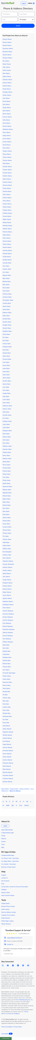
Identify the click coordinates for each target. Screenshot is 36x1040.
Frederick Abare (7, 347)
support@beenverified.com (14, 938)
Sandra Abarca (7, 86)
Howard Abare (7, 359)
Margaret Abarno (7, 583)
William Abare (7, 549)
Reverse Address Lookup (8, 912)
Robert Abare (6, 499)
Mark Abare (6, 440)
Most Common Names (7, 895)
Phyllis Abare (6, 480)
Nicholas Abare (7, 458)
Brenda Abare (7, 281)
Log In (24, 3)
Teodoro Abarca (7, 151)
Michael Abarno (7, 586)
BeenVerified (5, 789)
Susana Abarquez (8, 636)
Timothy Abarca (7, 170)
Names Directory (24, 789)
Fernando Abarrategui (9, 673)
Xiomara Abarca (7, 232)
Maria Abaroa (6, 608)
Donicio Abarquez (8, 617)
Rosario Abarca (7, 42)
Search (18, 26)
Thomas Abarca (7, 160)
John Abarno (6, 577)
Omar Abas (6, 723)
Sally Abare (6, 514)
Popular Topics (5, 892)
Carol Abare (6, 291)
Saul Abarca (6, 104)
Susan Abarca (7, 139)
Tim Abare (6, 536)
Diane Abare (6, 316)
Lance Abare (6, 424)
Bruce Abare (6, 288)
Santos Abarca (7, 95)
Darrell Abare (6, 306)
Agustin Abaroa (7, 598)
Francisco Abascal (8, 778)
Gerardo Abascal (7, 782)
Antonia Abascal (7, 747)
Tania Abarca (6, 148)
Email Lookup (5, 909)
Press (3, 844)
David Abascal (7, 766)
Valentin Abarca (7, 176)
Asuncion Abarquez (8, 614)
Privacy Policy (18, 1027)
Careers (3, 841)
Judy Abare (6, 396)
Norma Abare (6, 465)
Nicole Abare (6, 462)
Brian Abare (6, 285)
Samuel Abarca (7, 83)
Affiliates (4, 890)
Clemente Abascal (8, 763)
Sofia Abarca (6, 120)
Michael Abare (7, 452)
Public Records (5, 918)
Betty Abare (6, 278)
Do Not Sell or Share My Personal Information (14, 887)
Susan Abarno (7, 595)
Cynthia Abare (7, 303)
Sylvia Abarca (6, 145)
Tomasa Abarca (7, 173)
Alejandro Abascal (8, 732)
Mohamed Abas (7, 716)
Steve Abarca (6, 132)
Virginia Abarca (7, 210)
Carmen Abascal (7, 760)
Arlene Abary (6, 679)
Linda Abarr (6, 654)
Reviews (3, 838)
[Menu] (34, 3)
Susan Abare (6, 524)
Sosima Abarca (7, 126)
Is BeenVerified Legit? (7, 833)
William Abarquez (8, 642)
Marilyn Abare (7, 437)
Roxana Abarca (7, 55)
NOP (7, 805)
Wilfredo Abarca (7, 225)
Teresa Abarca (7, 154)
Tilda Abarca (6, 163)
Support (3, 875)
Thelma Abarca (7, 157)
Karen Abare (6, 403)
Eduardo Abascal (7, 772)
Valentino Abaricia (8, 561)
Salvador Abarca (7, 79)
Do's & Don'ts (5, 881)
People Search (14, 789)
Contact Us (4, 878)
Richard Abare (7, 496)
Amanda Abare (7, 263)
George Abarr (6, 651)
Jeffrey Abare (6, 378)
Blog (2, 847)
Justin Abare (6, 399)
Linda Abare (6, 427)
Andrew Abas (7, 698)
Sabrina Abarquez (8, 632)
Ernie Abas (6, 704)
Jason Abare (6, 375)
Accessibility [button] (4, 1034)
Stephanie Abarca (8, 129)
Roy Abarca (6, 61)
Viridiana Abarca (7, 213)
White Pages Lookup (7, 921)
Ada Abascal (6, 726)
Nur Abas (5, 719)
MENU (30, 3)
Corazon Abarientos (8, 564)
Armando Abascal (8, 750)
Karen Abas (6, 710)
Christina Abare (7, 294)
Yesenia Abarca (7, 247)
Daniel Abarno (7, 573)
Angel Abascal (7, 744)
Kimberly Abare (7, 421)
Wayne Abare (6, 545)
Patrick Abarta (7, 676)
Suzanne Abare (7, 527)
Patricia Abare (7, 471)
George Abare (7, 353)
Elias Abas (6, 701)
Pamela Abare (7, 468)
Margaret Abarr (7, 657)
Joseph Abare (6, 393)
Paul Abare (6, 477)
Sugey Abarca (7, 135)
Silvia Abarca (6, 111)
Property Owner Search (8, 915)
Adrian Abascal (7, 729)
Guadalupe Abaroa (8, 604)
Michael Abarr (7, 660)
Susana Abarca (7, 142)
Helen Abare (6, 356)
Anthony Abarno (7, 567)
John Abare (6, 390)
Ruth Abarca (6, 73)
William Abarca (7, 229)
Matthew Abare (7, 446)
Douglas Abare (7, 325)
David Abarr (6, 645)
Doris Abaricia (7, 558)
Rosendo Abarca (7, 52)
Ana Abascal (6, 741)
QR (13, 805)
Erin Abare (6, 340)
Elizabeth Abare (7, 331)
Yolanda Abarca (7, 253)
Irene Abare (6, 362)
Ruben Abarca (7, 64)
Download (16, 858)
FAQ (2, 884)
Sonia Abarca (6, 123)
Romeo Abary (7, 685)
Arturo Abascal (7, 754)
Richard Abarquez (8, 626)
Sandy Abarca (7, 89)
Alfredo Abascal (7, 735)
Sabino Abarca (7, 76)
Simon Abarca (7, 114)
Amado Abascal (7, 738)
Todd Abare (6, 542)
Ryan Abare (6, 511)
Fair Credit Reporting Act (23, 1000)
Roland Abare (7, 505)
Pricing (3, 836)
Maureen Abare (7, 449)
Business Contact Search (8, 867)
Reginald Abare (7, 493)
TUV (20, 805)
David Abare (6, 309)
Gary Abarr (6, 648)
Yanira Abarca (6, 238)
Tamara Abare (7, 530)
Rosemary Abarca (8, 48)
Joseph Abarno (7, 580)
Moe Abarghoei (7, 552)
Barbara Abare (7, 275)
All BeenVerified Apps (7, 855)
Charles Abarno (7, 570)
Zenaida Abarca (7, 260)
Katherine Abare (7, 406)
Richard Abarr (7, 663)
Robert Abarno (7, 592)
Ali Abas (5, 695)
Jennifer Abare (7, 381)
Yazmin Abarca (7, 244)
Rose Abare (6, 508)
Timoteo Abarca (7, 166)
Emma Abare (6, 334)
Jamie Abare (6, 368)
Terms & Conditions (14, 1013)
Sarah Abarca (6, 101)
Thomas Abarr (7, 667)
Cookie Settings (6, 1038)
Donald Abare (7, 319)
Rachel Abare (6, 483)
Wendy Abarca (7, 222)
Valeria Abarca (7, 179)
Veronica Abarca (7, 185)
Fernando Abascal (8, 775)
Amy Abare (6, 266)
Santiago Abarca (7, 92)
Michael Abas (6, 713)
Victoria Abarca (7, 198)
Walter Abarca (7, 219)
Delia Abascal (6, 769)
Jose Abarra (6, 670)
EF (16, 802)
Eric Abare (5, 337)
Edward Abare (7, 328)
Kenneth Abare (7, 415)
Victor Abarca (6, 194)
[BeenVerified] (8, 3)
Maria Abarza (6, 688)
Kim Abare (6, 418)
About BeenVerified (7, 830)
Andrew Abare (7, 269)
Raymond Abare (7, 486)
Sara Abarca (6, 98)
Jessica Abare (6, 384)
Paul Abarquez (7, 623)
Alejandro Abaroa (8, 601)
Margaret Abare (7, 431)
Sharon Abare (7, 517)
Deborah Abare (7, 312)
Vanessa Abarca (7, 182)
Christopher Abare (8, 300)
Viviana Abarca (7, 216)
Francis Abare (7, 344)
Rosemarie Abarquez (8, 629)
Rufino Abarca (7, 70)
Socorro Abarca (7, 117)
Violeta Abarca (7, 207)
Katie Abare (6, 412)
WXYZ (26, 805)
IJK (27, 802)
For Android (4, 864)
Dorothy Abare (7, 322)
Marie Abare (6, 434)
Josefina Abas (7, 707)
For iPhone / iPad (6, 858)
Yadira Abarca (6, 235)
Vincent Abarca (7, 204)
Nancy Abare (6, 455)
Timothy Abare (7, 539)
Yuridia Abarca (7, 257)
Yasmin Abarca (7, 241)
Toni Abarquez (7, 639)
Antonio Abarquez (8, 611)
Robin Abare (6, 502)
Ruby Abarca (6, 67)
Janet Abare (6, 371)
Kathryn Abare (7, 409)
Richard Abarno (7, 589)
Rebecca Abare (7, 490)
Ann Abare (6, 272)
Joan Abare (6, 387)
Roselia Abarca (7, 45)
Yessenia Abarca (7, 250)
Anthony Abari (7, 555)
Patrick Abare (6, 474)
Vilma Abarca (6, 201)
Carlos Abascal (7, 757)
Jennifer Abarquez (8, 620)
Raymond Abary (7, 682)
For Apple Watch (6, 861)
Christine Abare (7, 297)
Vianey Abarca (7, 188)
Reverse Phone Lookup (8, 906)
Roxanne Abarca (7, 58)
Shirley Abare (6, 521)
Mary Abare (6, 443)
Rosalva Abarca (7, 39)
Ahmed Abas (6, 691)
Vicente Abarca (7, 191)
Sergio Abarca (7, 107)
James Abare (6, 365)
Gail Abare (6, 350)
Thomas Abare (7, 533)
